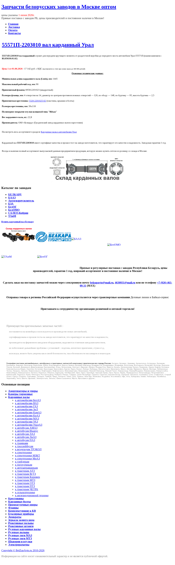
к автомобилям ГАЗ (26, 406)
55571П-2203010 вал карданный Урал (48, 45)
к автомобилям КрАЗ (27, 415)
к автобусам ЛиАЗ (25, 437)
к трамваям (21, 443)
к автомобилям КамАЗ (28, 412)
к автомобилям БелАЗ (28, 400)
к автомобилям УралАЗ (28, 424)
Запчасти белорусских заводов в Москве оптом (58, 7)
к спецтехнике (23, 452)
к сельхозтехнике (25, 492)
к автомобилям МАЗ (27, 418)
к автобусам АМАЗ (26, 427)
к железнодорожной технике (32, 495)
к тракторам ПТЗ (25, 486)
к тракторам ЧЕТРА (26, 489)
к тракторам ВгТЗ (25, 473)
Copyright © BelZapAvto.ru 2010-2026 (22, 550)
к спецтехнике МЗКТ (27, 455)
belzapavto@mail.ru (101, 282)
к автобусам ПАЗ (25, 440)
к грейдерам (22, 461)
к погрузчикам (23, 464)
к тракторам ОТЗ (25, 483)
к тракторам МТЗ (25, 480)
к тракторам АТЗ (25, 470)
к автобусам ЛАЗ (25, 434)
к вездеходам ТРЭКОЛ (28, 449)
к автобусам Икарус (26, 430)
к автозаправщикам (26, 467)
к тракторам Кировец (27, 477)
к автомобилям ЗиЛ (26, 409)
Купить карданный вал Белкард (17, 221)
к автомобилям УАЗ (26, 421)
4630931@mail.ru (125, 282)
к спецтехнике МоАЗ (27, 458)
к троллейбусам (24, 446)
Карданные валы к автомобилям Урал (59, 132)
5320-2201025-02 (37, 101)
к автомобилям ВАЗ (26, 403)
